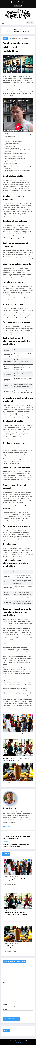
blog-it (5, 38)
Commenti (5, 966)
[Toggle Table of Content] (30, 134)
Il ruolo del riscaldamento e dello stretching (18, 162)
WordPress (19, 1040)
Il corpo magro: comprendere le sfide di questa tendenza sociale (17, 880)
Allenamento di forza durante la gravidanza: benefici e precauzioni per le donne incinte (16, 913)
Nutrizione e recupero (10, 145)
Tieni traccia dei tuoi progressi (12, 148)
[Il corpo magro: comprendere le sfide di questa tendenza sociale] (18, 723)
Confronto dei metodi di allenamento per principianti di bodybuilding (18, 167)
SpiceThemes (18, 1042)
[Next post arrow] (32, 845)
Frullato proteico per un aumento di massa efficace (15, 783)
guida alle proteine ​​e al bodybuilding (17, 294)
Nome (4, 982)
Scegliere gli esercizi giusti (11, 140)
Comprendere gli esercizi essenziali (13, 160)
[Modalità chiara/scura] (32, 22)
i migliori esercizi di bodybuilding (17, 239)
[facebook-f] (14, 6)
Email (4, 991)
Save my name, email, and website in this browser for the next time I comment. (18, 1003)
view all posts (6, 826)
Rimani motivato (9, 165)
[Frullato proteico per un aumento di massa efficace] (18, 772)
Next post (5, 841)
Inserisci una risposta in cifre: (9, 1007)
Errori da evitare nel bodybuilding (18, 318)
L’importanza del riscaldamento (12, 143)
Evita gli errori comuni (10, 146)
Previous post (6, 833)
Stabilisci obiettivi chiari (10, 136)
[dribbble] (18, 6)
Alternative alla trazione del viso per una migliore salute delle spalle (16, 845)
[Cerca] (28, 22)
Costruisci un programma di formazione (14, 141)
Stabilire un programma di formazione (13, 138)
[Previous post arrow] (32, 836)
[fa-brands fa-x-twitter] (16, 6)
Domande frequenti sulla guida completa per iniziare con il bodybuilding (17, 171)
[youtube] (21, 6)
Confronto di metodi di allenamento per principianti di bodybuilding (17, 150)
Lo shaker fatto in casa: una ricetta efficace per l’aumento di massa (16, 837)
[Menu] (3, 23)
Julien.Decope (14, 38)
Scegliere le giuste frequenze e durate (16, 158)
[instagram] (20, 6)
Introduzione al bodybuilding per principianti (15, 153)
